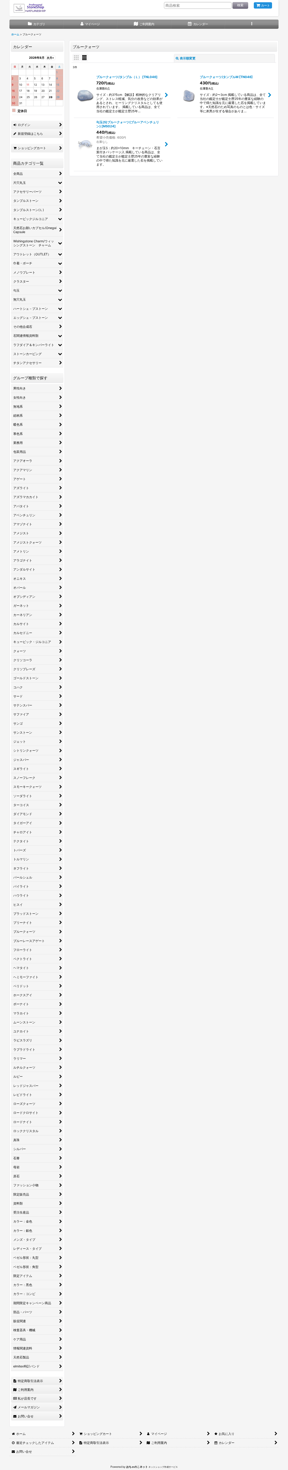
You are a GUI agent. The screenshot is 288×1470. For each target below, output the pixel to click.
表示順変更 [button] (188, 58)
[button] (252, 24)
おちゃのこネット (137, 1466)
